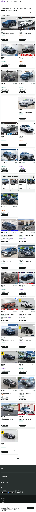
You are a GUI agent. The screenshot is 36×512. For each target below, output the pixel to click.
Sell (11, 1)
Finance (20, 1)
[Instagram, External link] (20, 492)
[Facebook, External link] (17, 492)
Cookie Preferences (3, 502)
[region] (18, 507)
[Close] (35, 504)
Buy (7, 1)
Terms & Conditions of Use (4, 496)
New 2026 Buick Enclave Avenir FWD (13, 186)
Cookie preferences (22, 508)
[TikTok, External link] (15, 492)
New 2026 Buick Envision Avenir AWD (5, 186)
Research (15, 1)
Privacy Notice (3, 498)
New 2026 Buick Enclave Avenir (30, 186)
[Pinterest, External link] (22, 492)
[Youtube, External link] (19, 492)
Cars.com (3, 507)
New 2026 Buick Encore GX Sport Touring (22, 186)
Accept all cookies (30, 508)
